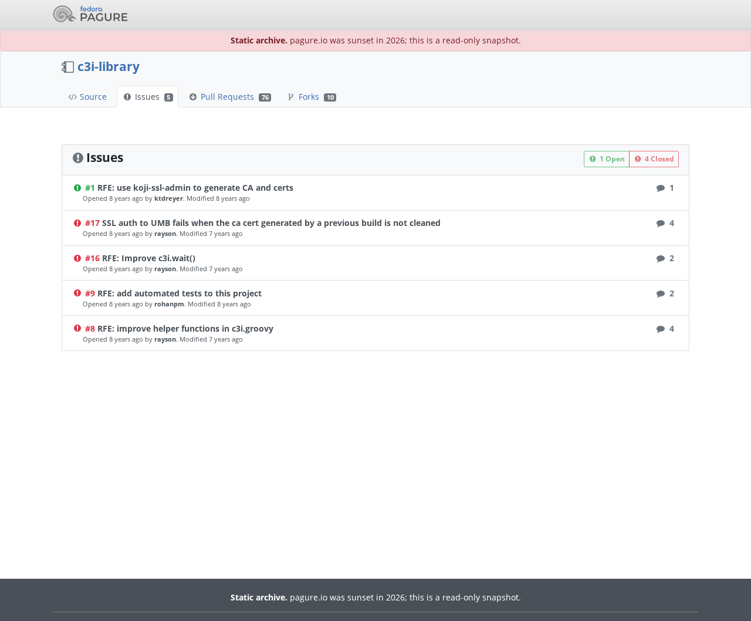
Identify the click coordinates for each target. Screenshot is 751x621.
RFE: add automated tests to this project (179, 293)
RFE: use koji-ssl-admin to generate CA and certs (195, 187)
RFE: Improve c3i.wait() (148, 258)
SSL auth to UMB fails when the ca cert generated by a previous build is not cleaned (271, 222)
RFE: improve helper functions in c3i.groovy (185, 328)
